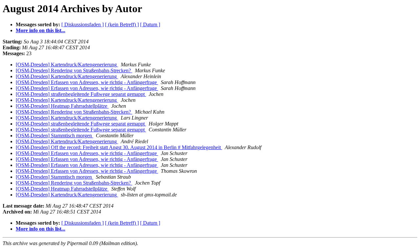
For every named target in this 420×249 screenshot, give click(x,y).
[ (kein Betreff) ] (122, 24)
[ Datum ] (150, 24)
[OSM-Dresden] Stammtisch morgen (54, 135)
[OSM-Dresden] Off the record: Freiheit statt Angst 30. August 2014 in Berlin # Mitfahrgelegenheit (119, 147)
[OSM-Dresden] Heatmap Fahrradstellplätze (62, 106)
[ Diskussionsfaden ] (82, 24)
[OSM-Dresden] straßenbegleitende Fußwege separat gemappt (81, 94)
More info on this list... (40, 30)
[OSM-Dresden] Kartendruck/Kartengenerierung (67, 64)
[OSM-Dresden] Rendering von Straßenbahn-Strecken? (74, 70)
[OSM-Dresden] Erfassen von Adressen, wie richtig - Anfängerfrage (87, 82)
